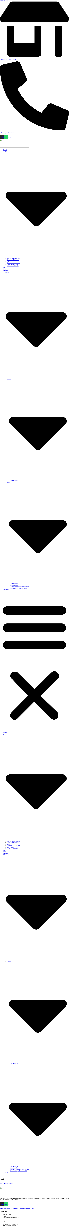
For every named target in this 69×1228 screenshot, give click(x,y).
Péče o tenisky (14, 585)
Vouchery (5, 589)
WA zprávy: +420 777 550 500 (8, 132)
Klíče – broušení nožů (12, 264)
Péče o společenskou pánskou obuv (19, 586)
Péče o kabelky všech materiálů (18, 588)
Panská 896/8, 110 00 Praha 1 (8, 59)
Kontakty (5, 270)
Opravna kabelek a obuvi (13, 258)
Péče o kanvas (14, 480)
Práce (4, 269)
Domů (5, 150)
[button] (34, 661)
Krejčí (8, 261)
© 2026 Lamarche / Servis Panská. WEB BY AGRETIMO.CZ (17, 1208)
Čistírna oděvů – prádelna (13, 263)
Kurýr (5, 267)
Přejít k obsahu (4, 0)
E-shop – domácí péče (13, 266)
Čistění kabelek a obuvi (13, 260)
